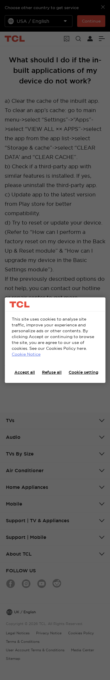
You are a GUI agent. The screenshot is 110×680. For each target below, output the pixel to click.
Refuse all (52, 372)
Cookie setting (83, 372)
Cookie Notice (26, 354)
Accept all (24, 372)
